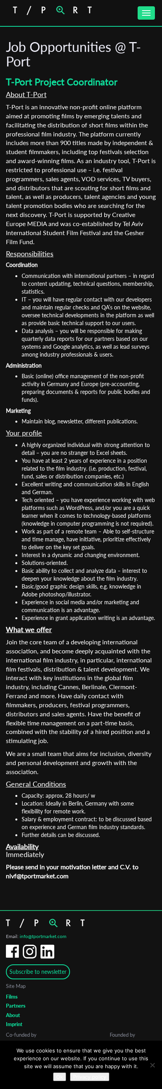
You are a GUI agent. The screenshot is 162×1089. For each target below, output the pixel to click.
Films (12, 996)
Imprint (14, 1024)
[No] (152, 1065)
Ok (59, 1077)
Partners (16, 1006)
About (13, 1015)
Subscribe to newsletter (37, 971)
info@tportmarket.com (43, 936)
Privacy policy (89, 1077)
